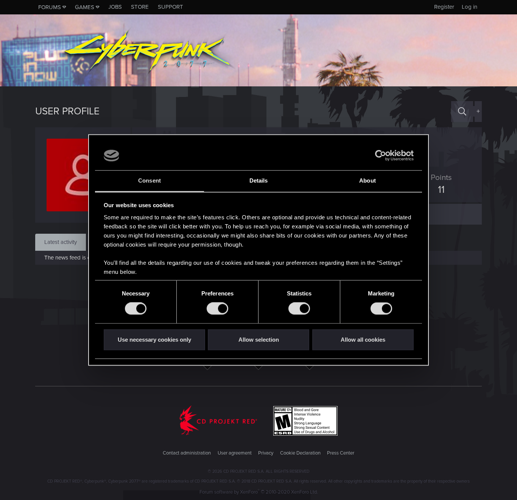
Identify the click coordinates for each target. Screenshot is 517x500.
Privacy (265, 453)
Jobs (115, 6)
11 (441, 190)
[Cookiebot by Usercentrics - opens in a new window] (380, 155)
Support (170, 6)
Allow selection (258, 339)
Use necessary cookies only (154, 339)
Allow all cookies (363, 339)
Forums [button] (49, 7)
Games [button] (84, 7)
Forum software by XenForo (258, 492)
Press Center (340, 453)
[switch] (217, 309)
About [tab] (367, 180)
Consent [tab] (149, 180)
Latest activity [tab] (60, 242)
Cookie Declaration (300, 453)
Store (140, 6)
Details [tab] (258, 180)
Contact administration (187, 453)
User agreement (235, 453)
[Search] (462, 111)
